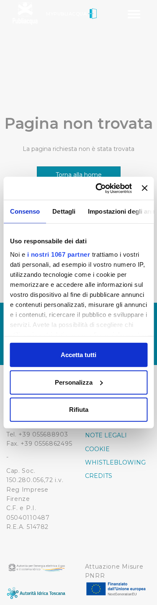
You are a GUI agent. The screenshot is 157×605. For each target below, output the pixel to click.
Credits (98, 476)
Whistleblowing (115, 462)
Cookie (97, 449)
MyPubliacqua (67, 14)
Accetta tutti (78, 354)
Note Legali (106, 435)
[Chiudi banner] (144, 188)
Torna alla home (79, 175)
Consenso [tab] (25, 211)
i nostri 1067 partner (58, 254)
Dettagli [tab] (63, 211)
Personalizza (74, 381)
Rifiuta (78, 409)
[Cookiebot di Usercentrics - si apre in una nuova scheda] (98, 188)
